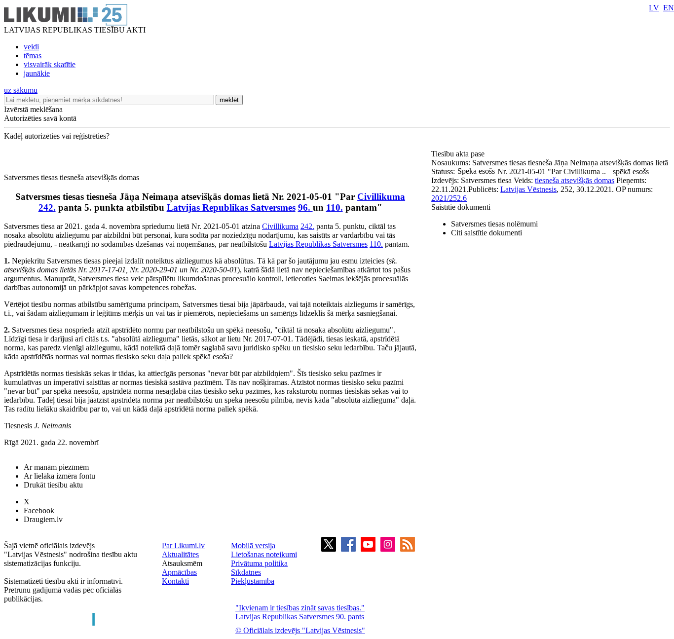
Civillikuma (381, 196)
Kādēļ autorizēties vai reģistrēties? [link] (57, 136)
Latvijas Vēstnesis (528, 189)
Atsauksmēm (182, 563)
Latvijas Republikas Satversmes (231, 207)
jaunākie (37, 73)
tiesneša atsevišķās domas (574, 180)
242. (47, 207)
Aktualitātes (180, 554)
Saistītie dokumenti (460, 207)
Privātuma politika (259, 563)
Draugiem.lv (43, 519)
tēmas (32, 55)
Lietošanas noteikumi (264, 554)
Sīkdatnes (246, 572)
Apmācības (179, 572)
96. (305, 207)
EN (668, 7)
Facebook (39, 510)
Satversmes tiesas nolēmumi (494, 224)
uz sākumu (20, 90)
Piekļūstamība (252, 581)
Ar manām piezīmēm (56, 467)
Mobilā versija (253, 545)
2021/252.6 (449, 198)
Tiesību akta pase (459, 154)
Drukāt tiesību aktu (53, 485)
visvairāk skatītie (49, 64)
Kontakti (175, 581)
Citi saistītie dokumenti (486, 232)
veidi (31, 46)
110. (334, 207)
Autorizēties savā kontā (40, 118)
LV (654, 7)
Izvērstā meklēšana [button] (33, 109)
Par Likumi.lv (183, 545)
